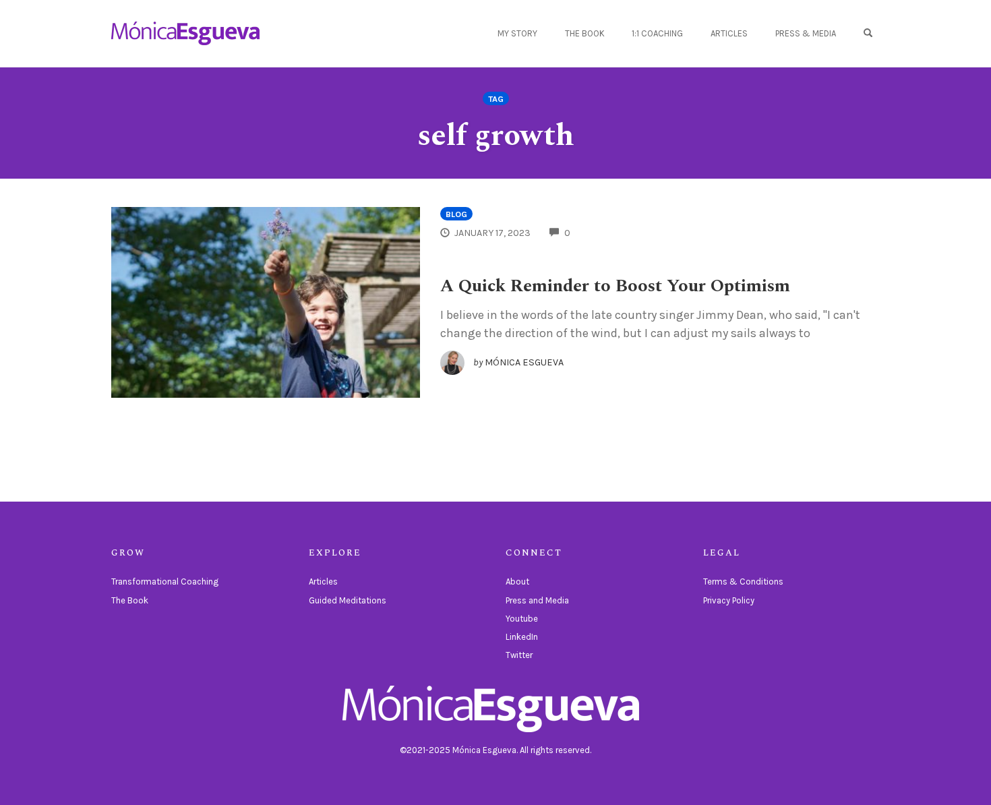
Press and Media (537, 600)
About (517, 581)
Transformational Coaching (164, 581)
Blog (456, 214)
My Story (517, 33)
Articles (729, 33)
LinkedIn (522, 637)
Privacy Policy (728, 600)
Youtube (522, 619)
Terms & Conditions (743, 581)
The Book (585, 33)
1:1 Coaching (657, 33)
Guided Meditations (347, 600)
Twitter (519, 655)
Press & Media (805, 33)
